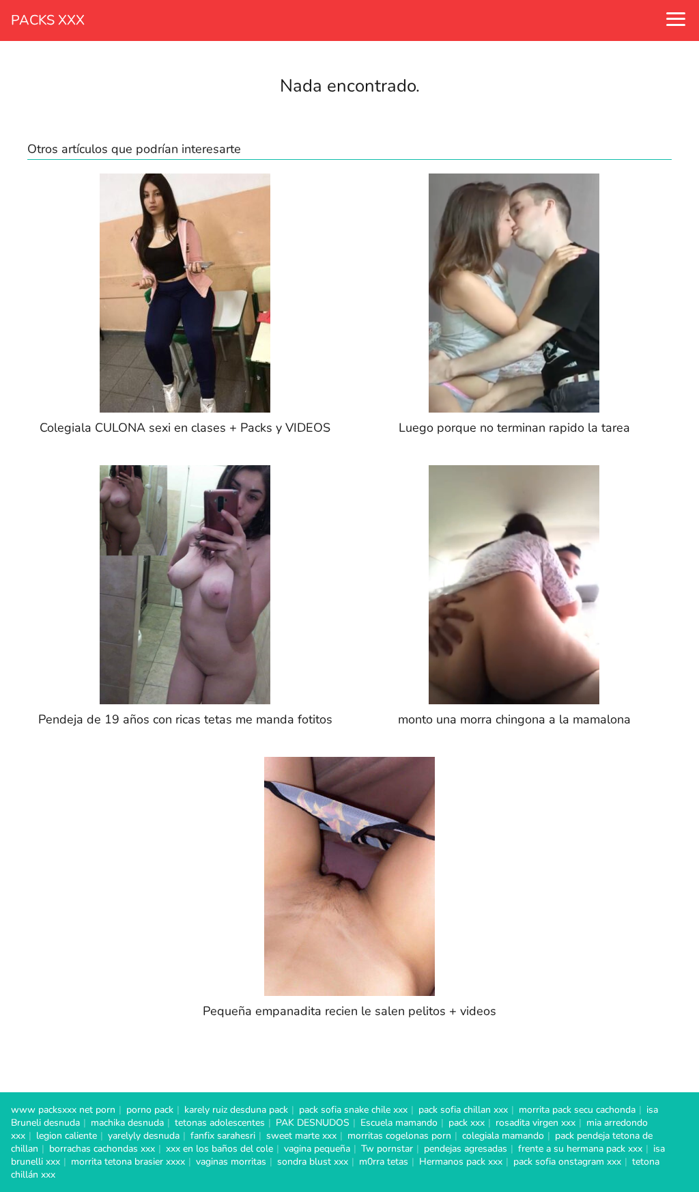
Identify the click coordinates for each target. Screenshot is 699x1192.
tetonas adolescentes (220, 1122)
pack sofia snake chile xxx (353, 1109)
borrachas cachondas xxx (102, 1148)
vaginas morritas (231, 1161)
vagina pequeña (317, 1148)
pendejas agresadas (465, 1148)
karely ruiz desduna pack (236, 1109)
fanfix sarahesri (222, 1135)
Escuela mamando (399, 1122)
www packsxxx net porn (63, 1109)
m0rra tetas (383, 1161)
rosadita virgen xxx (535, 1122)
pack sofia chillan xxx (463, 1109)
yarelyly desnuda (144, 1135)
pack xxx (466, 1122)
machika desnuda (127, 1122)
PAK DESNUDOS (313, 1122)
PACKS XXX (48, 20)
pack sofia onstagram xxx (567, 1161)
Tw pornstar (387, 1148)
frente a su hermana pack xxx (580, 1148)
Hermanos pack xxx (460, 1161)
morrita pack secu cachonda (577, 1109)
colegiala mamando (503, 1135)
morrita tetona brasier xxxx (128, 1161)
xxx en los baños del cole (219, 1148)
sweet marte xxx (301, 1135)
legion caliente (66, 1135)
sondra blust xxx (312, 1161)
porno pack (149, 1109)
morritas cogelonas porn (399, 1135)
